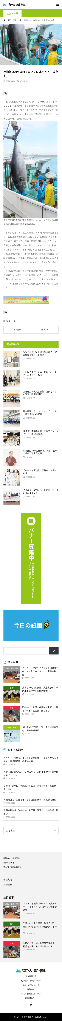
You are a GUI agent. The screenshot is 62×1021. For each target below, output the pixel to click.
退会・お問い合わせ (31, 985)
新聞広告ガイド (9, 863)
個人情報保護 (31, 976)
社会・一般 (12, 13)
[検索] (54, 650)
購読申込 (31, 989)
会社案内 (7, 879)
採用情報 (7, 884)
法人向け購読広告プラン (13, 867)
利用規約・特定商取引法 (31, 981)
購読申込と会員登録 (11, 858)
